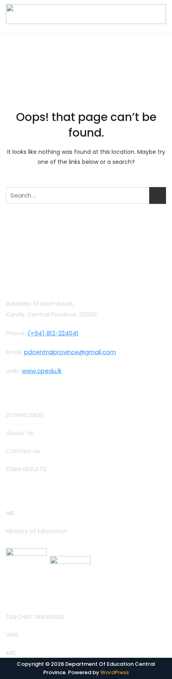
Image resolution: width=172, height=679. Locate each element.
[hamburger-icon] (86, 27)
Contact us (23, 451)
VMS (12, 635)
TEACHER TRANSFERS (35, 617)
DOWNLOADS (25, 415)
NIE (10, 513)
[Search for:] (86, 195)
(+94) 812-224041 (53, 333)
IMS (11, 653)
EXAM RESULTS (26, 469)
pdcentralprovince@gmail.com (70, 352)
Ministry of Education (36, 531)
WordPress (114, 672)
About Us (19, 433)
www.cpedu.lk (42, 371)
